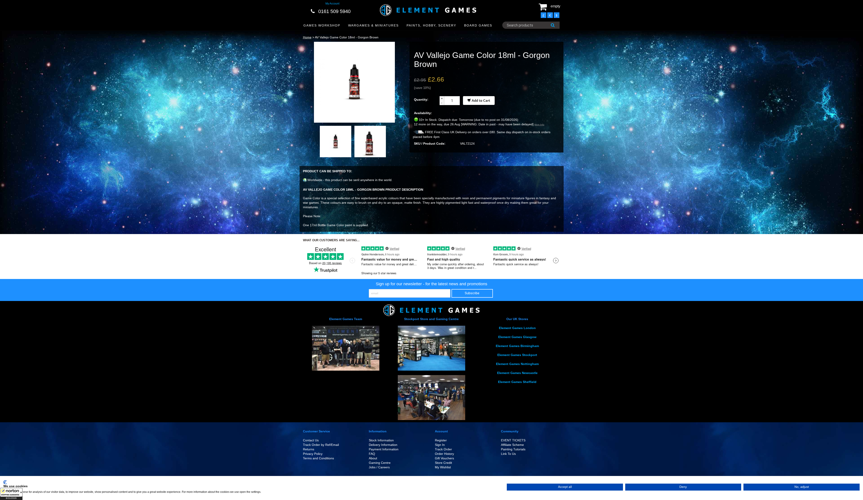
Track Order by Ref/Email (321, 445)
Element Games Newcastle (517, 373)
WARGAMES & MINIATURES (373, 25)
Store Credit (443, 463)
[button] (11, 494)
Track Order (443, 449)
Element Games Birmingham (517, 346)
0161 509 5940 (334, 11)
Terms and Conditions (318, 458)
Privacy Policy (313, 454)
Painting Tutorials (513, 449)
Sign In (440, 445)
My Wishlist (443, 467)
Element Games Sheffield (517, 382)
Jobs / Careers (379, 467)
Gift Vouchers (444, 458)
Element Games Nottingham (517, 364)
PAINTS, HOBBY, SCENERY (431, 25)
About (373, 458)
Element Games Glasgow (517, 337)
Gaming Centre (380, 463)
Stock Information (381, 440)
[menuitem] (322, 25)
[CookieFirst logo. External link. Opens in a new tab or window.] (5, 482)
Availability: (423, 113)
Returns (308, 449)
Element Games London (517, 328)
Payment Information (383, 449)
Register (441, 440)
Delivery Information (383, 445)
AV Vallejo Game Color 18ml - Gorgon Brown (346, 37)
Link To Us (508, 454)
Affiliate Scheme (512, 445)
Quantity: (421, 99)
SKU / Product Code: (429, 143)
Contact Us (311, 440)
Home (307, 37)
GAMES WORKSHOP (321, 25)
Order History (444, 454)
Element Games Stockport (517, 355)
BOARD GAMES (478, 25)
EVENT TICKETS (513, 440)
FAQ (372, 454)
